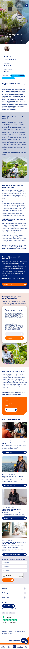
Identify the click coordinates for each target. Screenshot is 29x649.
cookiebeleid (9, 329)
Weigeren (9, 334)
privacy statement (16, 329)
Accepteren (9, 338)
